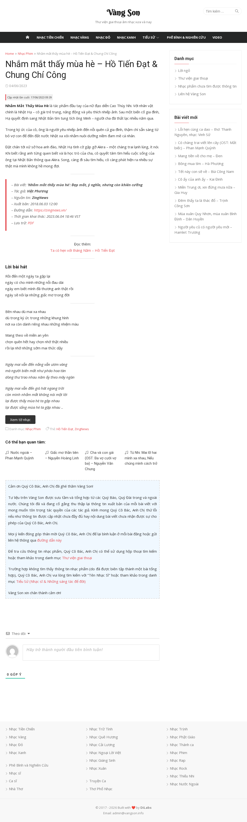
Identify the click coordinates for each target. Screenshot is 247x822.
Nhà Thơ (16, 788)
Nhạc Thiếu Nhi (182, 776)
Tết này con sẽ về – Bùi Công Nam (206, 171)
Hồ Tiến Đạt (64, 429)
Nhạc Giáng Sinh (102, 760)
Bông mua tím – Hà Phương (201, 163)
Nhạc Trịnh (179, 729)
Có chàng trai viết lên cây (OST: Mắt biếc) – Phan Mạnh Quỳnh (205, 145)
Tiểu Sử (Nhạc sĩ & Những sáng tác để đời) (51, 581)
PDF (31, 222)
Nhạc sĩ (15, 773)
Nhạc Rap (177, 760)
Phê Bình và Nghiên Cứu (28, 765)
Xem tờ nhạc (20, 419)
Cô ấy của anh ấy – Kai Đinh (200, 179)
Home (9, 53)
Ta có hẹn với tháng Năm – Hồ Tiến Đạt (82, 250)
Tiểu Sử (149, 37)
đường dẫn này (49, 540)
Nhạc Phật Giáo (182, 736)
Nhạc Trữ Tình (101, 729)
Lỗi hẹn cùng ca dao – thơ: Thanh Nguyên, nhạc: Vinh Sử (202, 132)
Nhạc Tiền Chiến (50, 37)
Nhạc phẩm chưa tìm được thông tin (207, 86)
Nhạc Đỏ (103, 37)
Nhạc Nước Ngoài (184, 783)
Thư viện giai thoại (77, 557)
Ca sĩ (13, 780)
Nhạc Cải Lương (102, 744)
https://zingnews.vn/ (50, 210)
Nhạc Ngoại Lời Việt (105, 752)
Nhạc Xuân (97, 768)
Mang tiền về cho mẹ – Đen (200, 155)
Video (217, 37)
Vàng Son (123, 12)
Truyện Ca (97, 780)
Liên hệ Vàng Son (192, 93)
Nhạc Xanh (126, 37)
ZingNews (82, 429)
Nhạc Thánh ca (182, 744)
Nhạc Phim (25, 53)
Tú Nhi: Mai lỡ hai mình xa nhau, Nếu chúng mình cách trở (141, 458)
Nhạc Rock (178, 768)
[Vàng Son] (27, 37)
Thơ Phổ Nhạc (100, 788)
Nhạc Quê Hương (103, 736)
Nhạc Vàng (79, 37)
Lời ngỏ (184, 70)
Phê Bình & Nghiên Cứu (186, 37)
